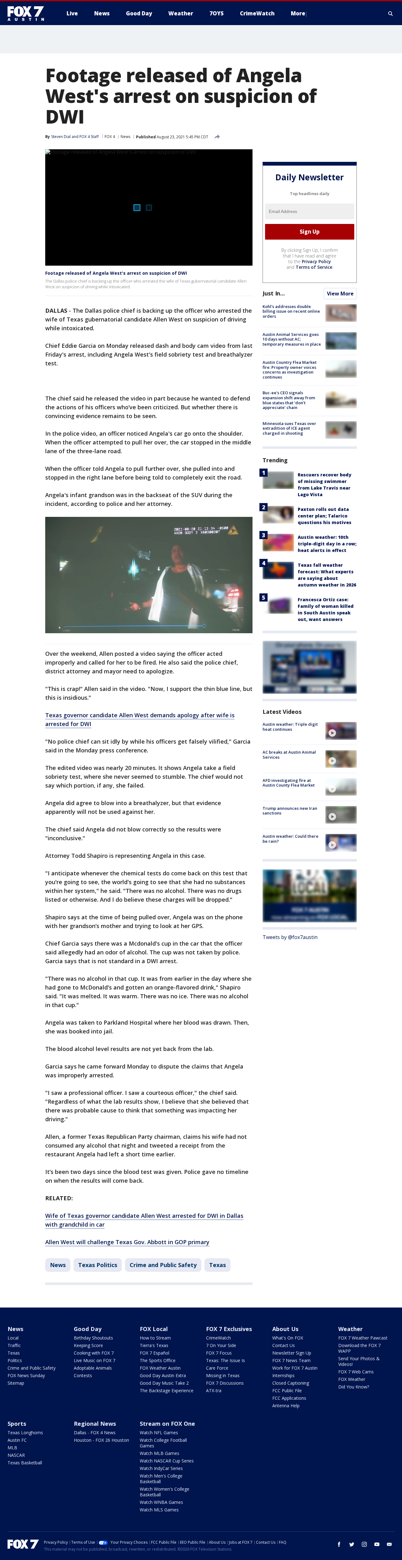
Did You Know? (353, 1387)
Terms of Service (314, 267)
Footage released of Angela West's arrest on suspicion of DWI (116, 273)
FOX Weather (351, 1379)
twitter (352, 1544)
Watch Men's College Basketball (161, 1478)
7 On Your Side (221, 1345)
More (298, 13)
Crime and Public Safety (163, 1265)
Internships (283, 1375)
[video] (341, 731)
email (389, 1544)
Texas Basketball (25, 1463)
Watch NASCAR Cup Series (167, 1461)
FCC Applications (289, 1398)
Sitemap (16, 1383)
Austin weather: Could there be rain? (290, 838)
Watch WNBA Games (161, 1502)
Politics (15, 1360)
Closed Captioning (290, 1383)
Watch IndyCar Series (161, 1468)
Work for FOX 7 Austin (295, 1368)
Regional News (95, 1423)
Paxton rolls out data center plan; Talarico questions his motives (324, 515)
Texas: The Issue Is (225, 1360)
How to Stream (155, 1338)
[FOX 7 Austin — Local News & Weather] (28, 13)
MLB (12, 1448)
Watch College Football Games (163, 1443)
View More (340, 293)
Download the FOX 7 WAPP (359, 1348)
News (125, 136)
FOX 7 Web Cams (356, 1372)
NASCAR (16, 1455)
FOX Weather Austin (160, 1368)
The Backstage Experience (166, 1390)
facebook (339, 1544)
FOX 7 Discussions (225, 1383)
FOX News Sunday (26, 1375)
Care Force (217, 1368)
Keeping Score (88, 1345)
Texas (217, 1265)
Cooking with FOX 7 (94, 1353)
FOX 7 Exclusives (229, 1329)
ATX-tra (213, 1390)
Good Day (87, 1329)
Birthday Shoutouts (93, 1338)
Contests (83, 1375)
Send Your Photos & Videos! (359, 1361)
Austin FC (17, 1440)
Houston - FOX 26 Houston (101, 1440)
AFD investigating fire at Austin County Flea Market (289, 782)
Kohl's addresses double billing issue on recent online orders (291, 311)
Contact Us (283, 1345)
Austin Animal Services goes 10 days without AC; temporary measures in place (292, 339)
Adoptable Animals (93, 1368)
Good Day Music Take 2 (164, 1383)
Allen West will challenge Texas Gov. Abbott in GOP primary (127, 1242)
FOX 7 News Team (291, 1360)
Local (13, 1338)
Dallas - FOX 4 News (95, 1432)
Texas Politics (97, 1265)
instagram (364, 1544)
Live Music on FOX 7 (94, 1360)
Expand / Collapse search (390, 13)
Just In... (274, 293)
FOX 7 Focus (219, 1353)
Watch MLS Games (159, 1510)
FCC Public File (287, 1390)
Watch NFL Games (159, 1432)
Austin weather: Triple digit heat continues (290, 726)
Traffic (14, 1345)
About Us (285, 1329)
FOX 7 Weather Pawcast (363, 1338)
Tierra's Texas (154, 1345)
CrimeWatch (218, 1338)
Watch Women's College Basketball (164, 1492)
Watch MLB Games (159, 1453)
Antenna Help (286, 1406)
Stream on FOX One (167, 1423)
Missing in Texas (223, 1375)
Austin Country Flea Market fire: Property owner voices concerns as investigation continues (290, 369)
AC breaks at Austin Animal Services (289, 755)
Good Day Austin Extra (163, 1375)
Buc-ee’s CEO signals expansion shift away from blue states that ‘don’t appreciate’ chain (289, 400)
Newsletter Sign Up (291, 1353)
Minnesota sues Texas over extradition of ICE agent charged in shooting (289, 428)
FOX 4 (110, 136)
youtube (377, 1544)
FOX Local (154, 1329)
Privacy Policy (316, 261)
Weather (350, 1329)
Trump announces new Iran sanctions (290, 810)
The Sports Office (158, 1360)
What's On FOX (287, 1338)
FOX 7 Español (154, 1353)
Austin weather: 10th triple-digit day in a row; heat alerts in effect (327, 543)
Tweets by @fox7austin (290, 937)
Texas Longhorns (25, 1432)
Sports (17, 1423)
